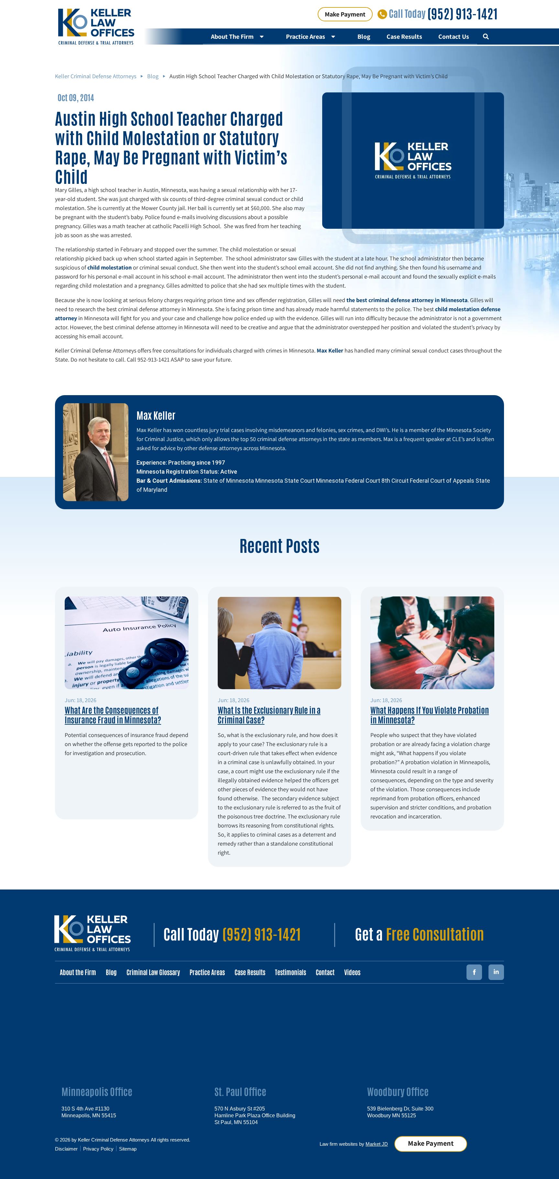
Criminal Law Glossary (153, 972)
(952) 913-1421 (462, 13)
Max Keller (156, 414)
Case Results (404, 36)
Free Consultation (435, 933)
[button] (485, 36)
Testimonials (290, 972)
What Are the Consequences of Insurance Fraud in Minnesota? (113, 714)
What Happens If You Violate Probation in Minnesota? (429, 714)
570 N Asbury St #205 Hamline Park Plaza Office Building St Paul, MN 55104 (254, 1115)
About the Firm (78, 972)
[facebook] (474, 972)
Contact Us (453, 36)
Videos (352, 972)
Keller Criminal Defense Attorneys (95, 76)
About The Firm (232, 36)
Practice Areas (305, 36)
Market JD (377, 1143)
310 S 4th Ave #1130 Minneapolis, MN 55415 (88, 1112)
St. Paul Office (240, 1091)
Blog (363, 36)
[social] (496, 972)
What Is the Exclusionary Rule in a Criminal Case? (269, 714)
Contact (325, 972)
